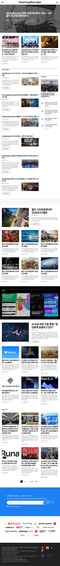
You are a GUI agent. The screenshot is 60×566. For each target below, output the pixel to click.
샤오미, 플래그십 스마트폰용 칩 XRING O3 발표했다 (29, 391)
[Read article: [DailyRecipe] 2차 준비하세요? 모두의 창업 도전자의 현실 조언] (30, 42)
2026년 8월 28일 (35, 330)
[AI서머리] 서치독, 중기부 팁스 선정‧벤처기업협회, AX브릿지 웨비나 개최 (29, 463)
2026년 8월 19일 (5, 77)
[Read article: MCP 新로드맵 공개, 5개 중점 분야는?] (10, 383)
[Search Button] (57, 2)
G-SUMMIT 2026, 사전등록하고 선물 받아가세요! (51, 312)
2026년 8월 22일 (5, 63)
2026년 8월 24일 (21, 316)
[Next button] (57, 305)
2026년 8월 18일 (5, 99)
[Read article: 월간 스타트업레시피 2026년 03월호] (10, 263)
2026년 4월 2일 (5, 281)
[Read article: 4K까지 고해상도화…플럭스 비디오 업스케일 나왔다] (49, 352)
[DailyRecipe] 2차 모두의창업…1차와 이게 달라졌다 (17, 136)
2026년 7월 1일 (5, 254)
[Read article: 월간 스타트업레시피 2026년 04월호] (49, 236)
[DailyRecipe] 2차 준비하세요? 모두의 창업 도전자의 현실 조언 (30, 52)
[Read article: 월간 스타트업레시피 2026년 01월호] (49, 263)
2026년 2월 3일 (44, 281)
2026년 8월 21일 (25, 62)
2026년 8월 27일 (7, 316)
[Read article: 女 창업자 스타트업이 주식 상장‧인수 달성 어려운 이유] (30, 352)
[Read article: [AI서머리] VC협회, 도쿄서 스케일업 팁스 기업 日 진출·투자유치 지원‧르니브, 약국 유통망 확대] (30, 419)
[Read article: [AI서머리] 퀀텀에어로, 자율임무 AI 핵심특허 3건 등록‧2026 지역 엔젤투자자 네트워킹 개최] (10, 419)
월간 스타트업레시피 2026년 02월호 (29, 272)
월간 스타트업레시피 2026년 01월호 (49, 272)
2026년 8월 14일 (5, 138)
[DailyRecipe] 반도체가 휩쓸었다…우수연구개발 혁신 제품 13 (20, 116)
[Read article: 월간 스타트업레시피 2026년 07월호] (15, 217)
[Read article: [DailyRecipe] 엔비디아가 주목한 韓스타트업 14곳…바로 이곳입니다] (10, 42)
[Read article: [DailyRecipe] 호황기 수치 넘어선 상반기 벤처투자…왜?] (49, 42)
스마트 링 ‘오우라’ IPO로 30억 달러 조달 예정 (51, 125)
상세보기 (18, 506)
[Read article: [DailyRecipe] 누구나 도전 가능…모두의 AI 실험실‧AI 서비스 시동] (30, 81)
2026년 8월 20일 (45, 62)
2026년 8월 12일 (5, 183)
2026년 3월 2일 (25, 281)
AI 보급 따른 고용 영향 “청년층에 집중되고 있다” (45, 325)
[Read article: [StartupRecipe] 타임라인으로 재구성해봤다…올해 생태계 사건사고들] (30, 103)
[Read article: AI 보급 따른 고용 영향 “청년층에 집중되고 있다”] (15, 332)
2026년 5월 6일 (44, 254)
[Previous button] (3, 305)
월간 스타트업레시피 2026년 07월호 (42, 211)
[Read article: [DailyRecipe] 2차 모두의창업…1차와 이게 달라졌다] (30, 142)
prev (47, 28)
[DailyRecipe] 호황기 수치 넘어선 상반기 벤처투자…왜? (49, 52)
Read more (6, 88)
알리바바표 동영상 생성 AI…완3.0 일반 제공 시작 (49, 391)
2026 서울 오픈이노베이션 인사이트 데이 (23, 312)
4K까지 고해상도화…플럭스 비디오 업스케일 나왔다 (49, 361)
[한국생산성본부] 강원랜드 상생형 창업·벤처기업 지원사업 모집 (8, 312)
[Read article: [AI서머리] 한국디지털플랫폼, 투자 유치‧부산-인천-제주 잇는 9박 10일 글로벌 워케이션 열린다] (49, 419)
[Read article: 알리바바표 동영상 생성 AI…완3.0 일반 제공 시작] (49, 383)
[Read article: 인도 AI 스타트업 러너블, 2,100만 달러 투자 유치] (10, 453)
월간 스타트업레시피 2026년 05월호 (29, 245)
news (4, 423)
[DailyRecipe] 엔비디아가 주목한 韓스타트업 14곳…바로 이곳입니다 (10, 52)
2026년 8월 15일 (5, 119)
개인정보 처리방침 (11, 547)
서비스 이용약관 (19, 547)
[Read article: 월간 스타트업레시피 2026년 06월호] (10, 236)
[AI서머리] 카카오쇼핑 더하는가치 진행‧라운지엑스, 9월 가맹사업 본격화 (51, 112)
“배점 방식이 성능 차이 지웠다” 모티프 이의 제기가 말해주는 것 (51, 104)
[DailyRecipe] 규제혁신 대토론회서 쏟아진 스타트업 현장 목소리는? (20, 157)
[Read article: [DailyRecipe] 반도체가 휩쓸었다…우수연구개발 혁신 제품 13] (30, 122)
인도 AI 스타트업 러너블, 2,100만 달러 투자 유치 (9, 462)
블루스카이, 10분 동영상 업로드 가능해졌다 (10, 361)
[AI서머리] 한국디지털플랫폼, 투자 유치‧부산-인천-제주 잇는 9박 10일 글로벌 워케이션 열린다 (49, 429)
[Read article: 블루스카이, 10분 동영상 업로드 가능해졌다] (10, 352)
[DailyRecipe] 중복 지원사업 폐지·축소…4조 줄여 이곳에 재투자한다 (29, 14)
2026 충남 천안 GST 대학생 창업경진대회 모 (37, 312)
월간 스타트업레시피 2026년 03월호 (10, 272)
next (53, 28)
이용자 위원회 (14, 549)
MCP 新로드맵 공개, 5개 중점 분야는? (9, 391)
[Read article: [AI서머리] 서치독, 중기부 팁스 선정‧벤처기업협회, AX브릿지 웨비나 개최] (30, 453)
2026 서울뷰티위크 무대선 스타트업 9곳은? (51, 119)
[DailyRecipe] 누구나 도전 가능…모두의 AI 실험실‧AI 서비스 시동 (20, 74)
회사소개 (4, 547)
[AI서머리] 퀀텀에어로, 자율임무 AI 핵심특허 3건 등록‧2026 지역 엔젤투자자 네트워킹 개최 (10, 429)
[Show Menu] (2, 2)
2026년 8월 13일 (5, 160)
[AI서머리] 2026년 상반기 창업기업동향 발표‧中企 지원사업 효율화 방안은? (48, 94)
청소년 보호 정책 (28, 547)
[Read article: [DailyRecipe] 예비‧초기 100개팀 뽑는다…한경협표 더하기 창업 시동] (30, 187)
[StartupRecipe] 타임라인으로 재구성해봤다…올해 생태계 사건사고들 (20, 96)
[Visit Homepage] (30, 2)
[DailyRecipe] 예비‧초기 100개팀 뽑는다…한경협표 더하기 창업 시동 (20, 180)
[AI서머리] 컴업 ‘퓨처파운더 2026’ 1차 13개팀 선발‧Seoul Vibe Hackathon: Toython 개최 (49, 464)
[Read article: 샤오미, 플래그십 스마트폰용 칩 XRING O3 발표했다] (30, 383)
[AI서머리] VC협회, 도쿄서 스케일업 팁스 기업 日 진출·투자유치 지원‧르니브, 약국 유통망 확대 (29, 429)
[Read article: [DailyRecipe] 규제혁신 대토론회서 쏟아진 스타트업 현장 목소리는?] (30, 163)
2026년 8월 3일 (35, 215)
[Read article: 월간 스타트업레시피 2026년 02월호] (30, 263)
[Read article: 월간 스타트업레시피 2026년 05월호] (30, 236)
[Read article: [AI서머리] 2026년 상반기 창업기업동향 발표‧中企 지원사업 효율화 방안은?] (49, 85)
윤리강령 (34, 547)
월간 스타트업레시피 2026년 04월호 (49, 245)
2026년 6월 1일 (25, 254)
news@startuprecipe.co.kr (19, 559)
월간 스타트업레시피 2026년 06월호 (10, 245)
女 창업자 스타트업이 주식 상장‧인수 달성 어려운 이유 (29, 361)
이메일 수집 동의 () (14, 506)
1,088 (31, 481)
